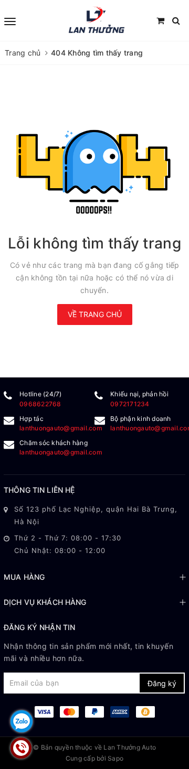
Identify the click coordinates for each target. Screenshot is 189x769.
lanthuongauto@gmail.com (60, 428)
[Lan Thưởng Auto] (96, 20)
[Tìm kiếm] (176, 21)
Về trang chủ (95, 314)
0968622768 (40, 404)
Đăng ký (162, 683)
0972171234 (130, 404)
